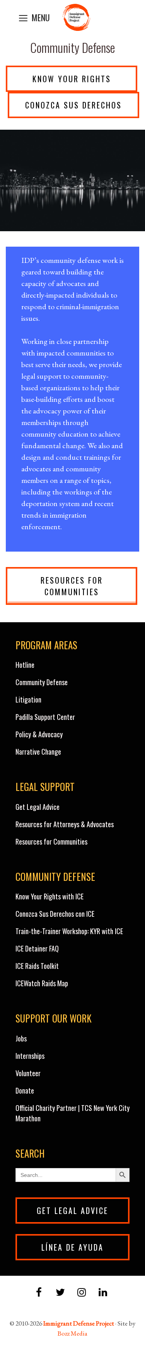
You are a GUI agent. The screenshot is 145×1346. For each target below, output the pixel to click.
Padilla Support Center (45, 717)
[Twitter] (60, 1292)
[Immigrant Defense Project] (76, 17)
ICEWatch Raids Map (41, 983)
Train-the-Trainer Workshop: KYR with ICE (69, 931)
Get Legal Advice (37, 807)
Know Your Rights (71, 79)
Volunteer (28, 1073)
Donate (24, 1090)
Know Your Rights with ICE (49, 896)
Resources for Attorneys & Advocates (64, 824)
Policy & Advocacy (39, 734)
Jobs (21, 1038)
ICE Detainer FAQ (37, 948)
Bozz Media (72, 1333)
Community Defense (41, 682)
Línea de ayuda (72, 1247)
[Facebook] (39, 1292)
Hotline (24, 665)
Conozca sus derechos (73, 105)
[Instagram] (82, 1292)
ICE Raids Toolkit (37, 966)
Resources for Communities (72, 586)
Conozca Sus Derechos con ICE (54, 914)
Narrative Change (38, 752)
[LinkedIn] (103, 1292)
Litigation (28, 699)
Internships (29, 1056)
